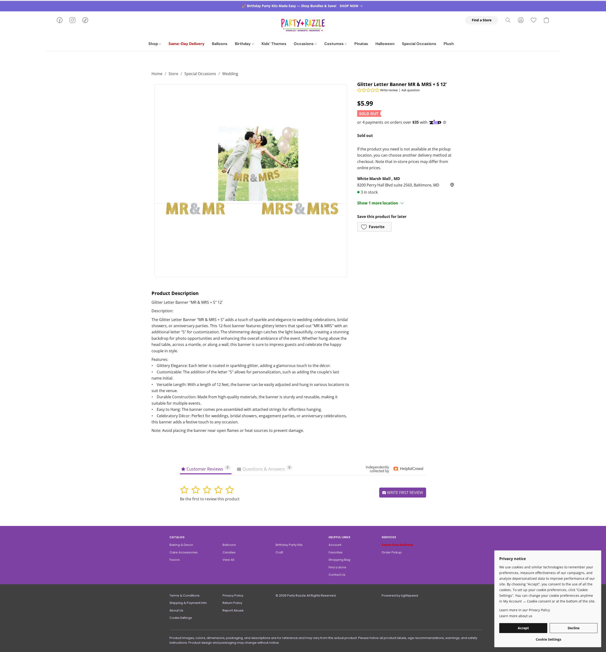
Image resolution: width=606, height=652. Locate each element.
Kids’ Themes (274, 43)
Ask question (410, 90)
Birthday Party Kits (289, 545)
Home (157, 73)
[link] (352, 6)
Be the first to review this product (210, 499)
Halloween (385, 43)
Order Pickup (392, 552)
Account (335, 545)
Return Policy (232, 603)
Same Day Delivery (397, 545)
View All (228, 559)
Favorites (336, 552)
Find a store (337, 567)
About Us (176, 610)
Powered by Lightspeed (400, 595)
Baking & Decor (181, 545)
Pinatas (361, 43)
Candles (229, 552)
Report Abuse (233, 610)
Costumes (334, 43)
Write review (389, 90)
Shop (153, 43)
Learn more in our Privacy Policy (524, 610)
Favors (174, 559)
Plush (449, 43)
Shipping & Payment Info (188, 603)
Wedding (230, 73)
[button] (303, 24)
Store (173, 73)
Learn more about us (515, 616)
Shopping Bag (339, 559)
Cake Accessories (183, 552)
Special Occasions (419, 43)
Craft (279, 552)
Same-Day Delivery (187, 43)
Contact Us (337, 574)
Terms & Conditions (184, 595)
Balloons (219, 43)
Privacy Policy (233, 595)
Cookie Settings (180, 618)
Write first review (404, 492)
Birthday (243, 43)
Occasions (304, 43)
